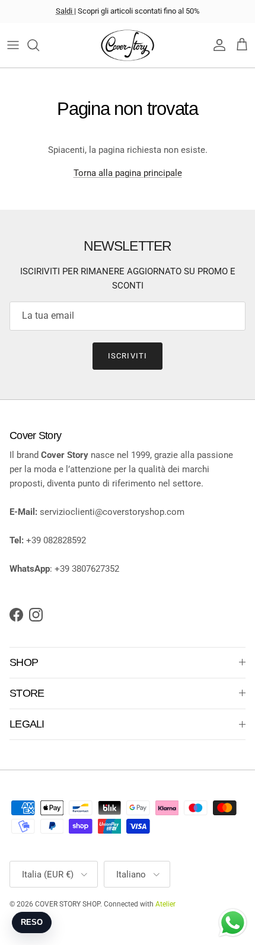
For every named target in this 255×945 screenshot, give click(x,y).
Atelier (165, 904)
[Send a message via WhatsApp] (232, 922)
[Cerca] (39, 45)
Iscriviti (127, 355)
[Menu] (13, 45)
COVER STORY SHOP (67, 904)
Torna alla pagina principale (128, 173)
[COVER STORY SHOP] (127, 45)
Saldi (65, 11)
